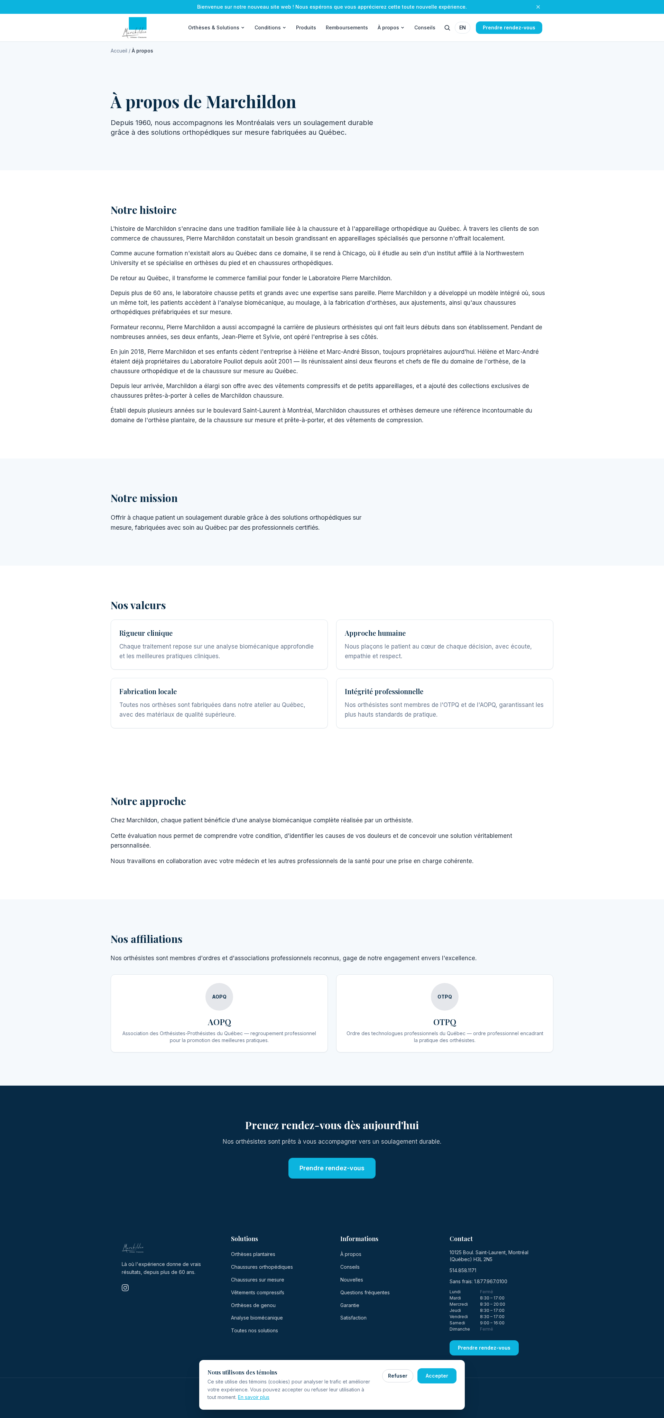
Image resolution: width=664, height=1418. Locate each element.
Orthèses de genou (253, 1305)
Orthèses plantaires (253, 1254)
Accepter (437, 1376)
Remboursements (347, 27)
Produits (306, 27)
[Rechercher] (447, 27)
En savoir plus (253, 1397)
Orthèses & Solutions (213, 27)
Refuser (397, 1376)
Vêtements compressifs (257, 1292)
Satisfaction (353, 1318)
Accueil (119, 51)
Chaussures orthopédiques (262, 1267)
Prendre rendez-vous (509, 27)
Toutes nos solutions (254, 1330)
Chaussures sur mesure (257, 1280)
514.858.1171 (463, 1270)
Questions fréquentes (365, 1292)
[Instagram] (125, 1287)
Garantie (349, 1305)
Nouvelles (351, 1280)
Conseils (424, 27)
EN (462, 27)
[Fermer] (538, 7)
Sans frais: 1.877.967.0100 (478, 1281)
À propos (388, 27)
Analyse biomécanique (257, 1318)
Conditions (268, 27)
